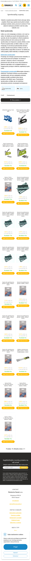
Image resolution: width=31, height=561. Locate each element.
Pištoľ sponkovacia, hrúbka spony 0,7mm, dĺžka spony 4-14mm (8, 145)
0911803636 (16, 1)
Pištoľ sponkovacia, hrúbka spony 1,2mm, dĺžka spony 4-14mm (22, 145)
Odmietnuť (15, 556)
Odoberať (24, 467)
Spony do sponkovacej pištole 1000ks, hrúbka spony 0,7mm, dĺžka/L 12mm (8, 249)
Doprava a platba (15, 515)
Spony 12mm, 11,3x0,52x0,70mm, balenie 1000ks (8, 179)
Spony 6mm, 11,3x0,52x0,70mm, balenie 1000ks (8, 384)
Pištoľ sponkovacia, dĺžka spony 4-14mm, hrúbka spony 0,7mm (22, 111)
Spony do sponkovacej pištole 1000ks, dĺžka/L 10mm (8, 317)
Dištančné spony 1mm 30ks (8, 110)
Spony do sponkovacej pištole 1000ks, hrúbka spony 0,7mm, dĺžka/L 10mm (23, 214)
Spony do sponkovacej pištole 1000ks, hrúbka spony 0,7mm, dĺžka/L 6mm (23, 179)
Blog (15, 530)
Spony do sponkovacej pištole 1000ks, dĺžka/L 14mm (8, 351)
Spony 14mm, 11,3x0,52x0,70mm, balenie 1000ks (8, 418)
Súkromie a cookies (15, 522)
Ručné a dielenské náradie (11, 10)
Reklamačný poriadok (15, 518)
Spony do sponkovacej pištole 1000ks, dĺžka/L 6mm (8, 283)
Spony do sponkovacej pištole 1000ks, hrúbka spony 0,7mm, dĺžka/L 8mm (8, 214)
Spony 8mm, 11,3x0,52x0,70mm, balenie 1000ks (23, 384)
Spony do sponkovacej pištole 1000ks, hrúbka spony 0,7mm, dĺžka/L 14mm (23, 249)
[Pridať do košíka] (8, 133)
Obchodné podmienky (15, 513)
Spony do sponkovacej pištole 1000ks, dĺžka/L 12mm (23, 317)
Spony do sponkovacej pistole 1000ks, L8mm (23, 283)
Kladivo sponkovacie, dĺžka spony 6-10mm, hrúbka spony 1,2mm (22, 351)
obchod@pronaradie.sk (7, 1)
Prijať (16, 547)
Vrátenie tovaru (15, 520)
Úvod (2, 10)
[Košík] (24, 5)
